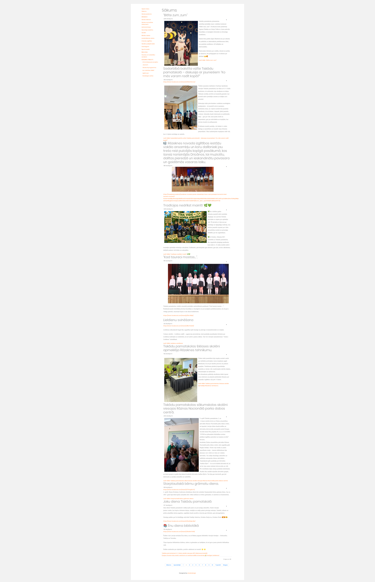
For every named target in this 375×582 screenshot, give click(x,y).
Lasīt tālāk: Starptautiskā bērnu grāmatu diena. (178, 498)
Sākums (168, 565)
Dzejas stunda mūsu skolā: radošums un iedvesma (178, 555)
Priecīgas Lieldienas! (212, 555)
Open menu (145, 9)
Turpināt (218, 565)
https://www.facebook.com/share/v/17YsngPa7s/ (179, 490)
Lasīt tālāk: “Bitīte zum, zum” (208, 60)
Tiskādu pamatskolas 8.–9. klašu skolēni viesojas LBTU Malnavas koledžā (184, 553)
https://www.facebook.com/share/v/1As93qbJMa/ (179, 521)
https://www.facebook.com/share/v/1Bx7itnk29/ (178, 326)
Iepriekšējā (177, 565)
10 (212, 565)
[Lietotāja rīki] (226, 20)
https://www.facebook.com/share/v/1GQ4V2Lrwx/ (179, 82)
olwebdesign (192, 573)
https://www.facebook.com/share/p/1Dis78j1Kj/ (178, 315)
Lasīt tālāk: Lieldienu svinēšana (173, 343)
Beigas (225, 565)
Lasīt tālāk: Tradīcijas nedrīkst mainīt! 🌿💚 (176, 254)
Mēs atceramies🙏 (200, 555)
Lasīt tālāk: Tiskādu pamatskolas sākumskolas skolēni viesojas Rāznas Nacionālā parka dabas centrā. (195, 481)
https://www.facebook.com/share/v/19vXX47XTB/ (179, 531)
